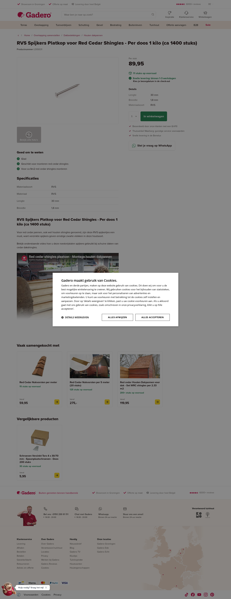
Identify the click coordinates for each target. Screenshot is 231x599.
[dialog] (115, 299)
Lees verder (81, 308)
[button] (75, 317)
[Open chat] (9, 590)
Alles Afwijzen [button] (117, 317)
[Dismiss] (46, 587)
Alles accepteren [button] (152, 317)
